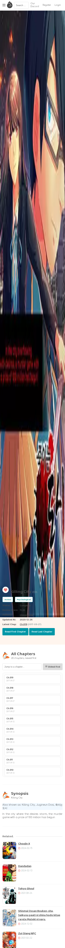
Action (8, 599)
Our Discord (35, 5)
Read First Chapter (15, 632)
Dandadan (24, 866)
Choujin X (24, 843)
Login (58, 5)
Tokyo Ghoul (26, 888)
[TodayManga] (9, 5)
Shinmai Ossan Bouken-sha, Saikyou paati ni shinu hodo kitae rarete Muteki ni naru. (39, 915)
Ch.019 (23, 624)
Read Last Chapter (42, 632)
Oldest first (53, 667)
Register (47, 5)
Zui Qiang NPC (27, 933)
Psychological (24, 599)
